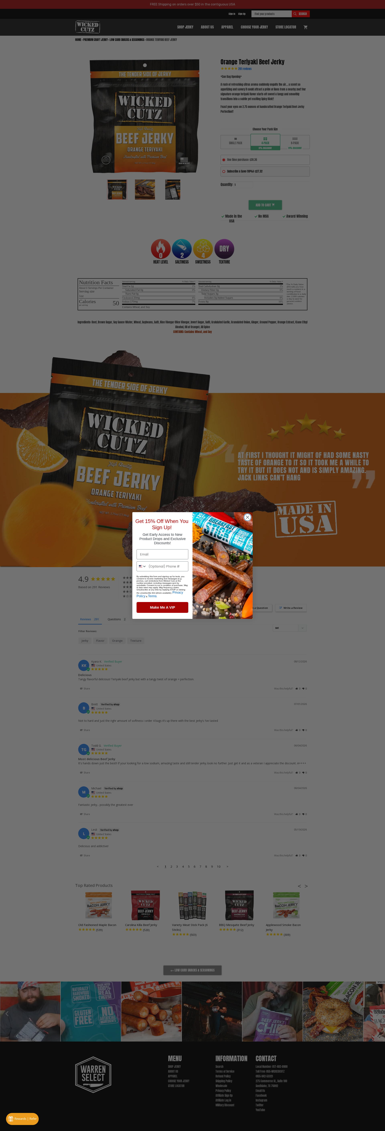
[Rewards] (22, 1119)
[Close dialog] (247, 517)
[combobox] (142, 566)
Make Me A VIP (162, 607)
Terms (152, 596)
